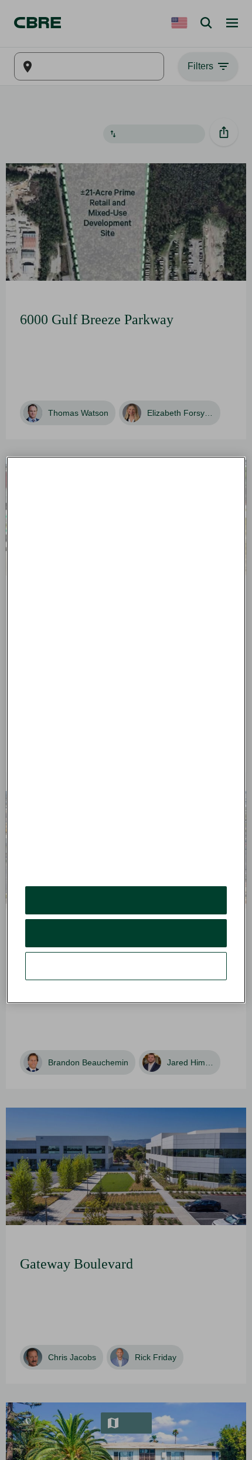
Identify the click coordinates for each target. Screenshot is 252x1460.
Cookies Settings (126, 939)
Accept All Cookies (126, 873)
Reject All (125, 906)
